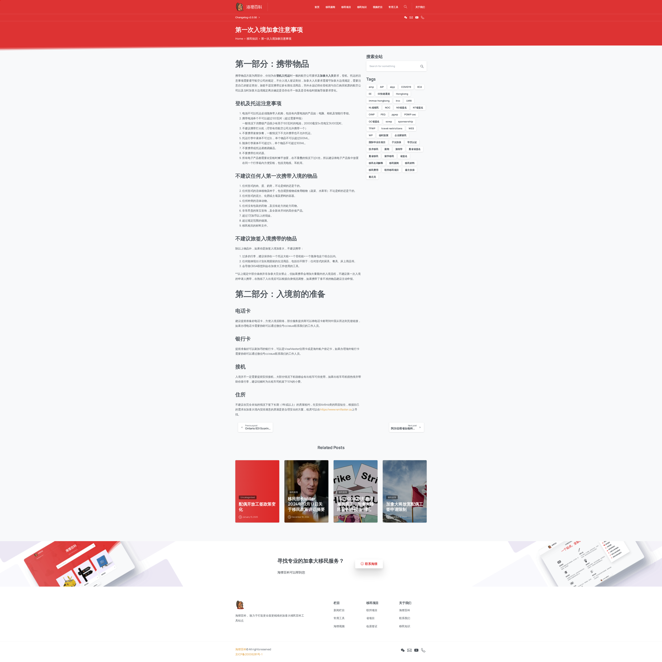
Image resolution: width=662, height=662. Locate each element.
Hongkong (402, 93)
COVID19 (406, 86)
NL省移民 (374, 107)
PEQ (383, 114)
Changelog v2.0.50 (246, 17)
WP (371, 135)
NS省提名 (401, 107)
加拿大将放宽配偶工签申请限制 (404, 506)
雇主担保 (409, 169)
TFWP (372, 128)
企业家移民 (401, 135)
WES (411, 128)
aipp (392, 86)
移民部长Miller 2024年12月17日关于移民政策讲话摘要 (306, 504)
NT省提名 (418, 107)
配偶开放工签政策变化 (257, 506)
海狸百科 (240, 649)
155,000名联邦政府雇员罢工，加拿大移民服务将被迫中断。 (355, 504)
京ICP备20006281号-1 (248, 654)
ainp (371, 86)
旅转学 (399, 149)
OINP (371, 114)
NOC (387, 107)
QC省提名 (374, 121)
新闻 (386, 149)
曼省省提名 (415, 149)
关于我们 (420, 7)
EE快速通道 (384, 93)
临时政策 (383, 135)
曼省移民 (373, 156)
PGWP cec (410, 114)
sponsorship (405, 121)
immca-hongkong (379, 100)
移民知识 (252, 38)
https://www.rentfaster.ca (336, 409)
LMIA (409, 100)
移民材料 (409, 163)
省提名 (403, 156)
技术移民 (373, 149)
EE (370, 93)
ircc (398, 100)
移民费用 (373, 169)
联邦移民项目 (391, 169)
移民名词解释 (376, 163)
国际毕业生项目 (377, 142)
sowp (389, 121)
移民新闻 (394, 163)
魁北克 (372, 176)
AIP (382, 86)
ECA (419, 86)
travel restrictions (391, 128)
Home (239, 38)
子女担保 (396, 142)
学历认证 (412, 142)
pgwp (395, 114)
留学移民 (389, 156)
